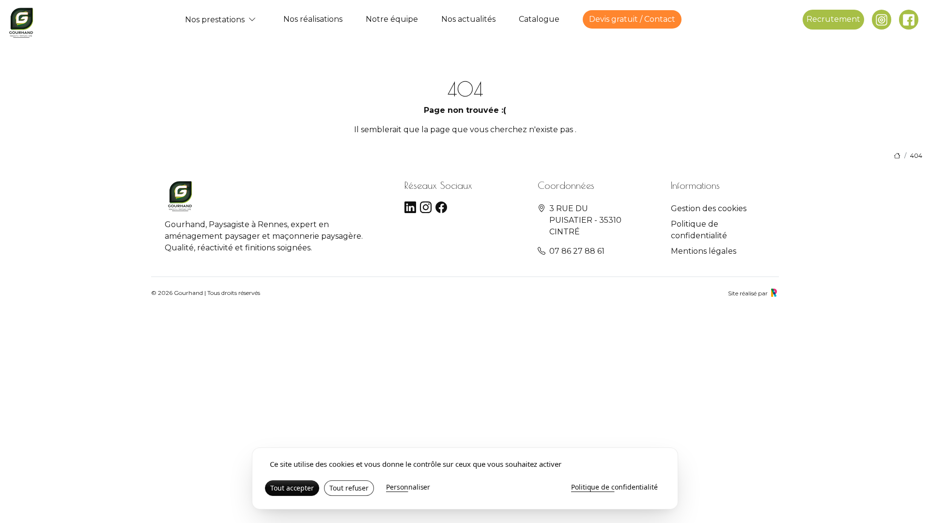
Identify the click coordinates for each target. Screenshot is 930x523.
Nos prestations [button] (215, 19)
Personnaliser (408, 487)
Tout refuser (349, 487)
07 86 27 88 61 (576, 251)
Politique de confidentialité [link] (614, 487)
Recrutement (833, 19)
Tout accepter (292, 487)
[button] (252, 19)
